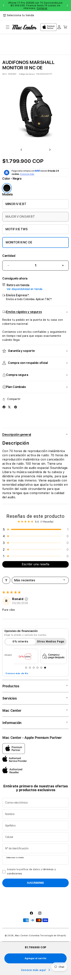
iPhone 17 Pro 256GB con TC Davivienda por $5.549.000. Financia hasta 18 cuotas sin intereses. (35, 6)
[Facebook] (4, 407)
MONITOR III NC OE (19, 242)
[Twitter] (9, 407)
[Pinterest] (15, 407)
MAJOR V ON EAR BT (20, 216)
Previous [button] (3, 5)
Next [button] (67, 5)
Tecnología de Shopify (53, 935)
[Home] (24, 27)
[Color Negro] (6, 188)
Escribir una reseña (35, 564)
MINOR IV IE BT (15, 204)
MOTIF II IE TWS (16, 229)
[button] (7, 27)
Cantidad (8, 256)
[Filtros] (6, 580)
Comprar (42, 8)
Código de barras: (27, 74)
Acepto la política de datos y (31, 871)
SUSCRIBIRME (35, 882)
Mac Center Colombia (27, 935)
